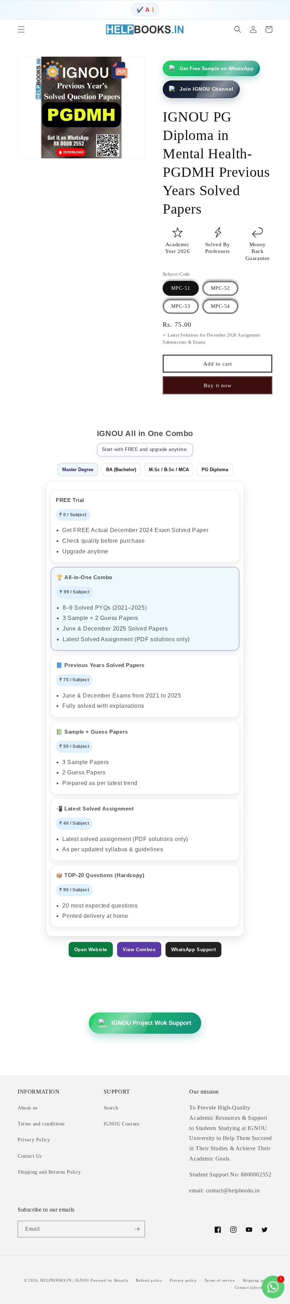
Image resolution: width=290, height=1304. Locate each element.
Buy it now (218, 385)
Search (111, 1108)
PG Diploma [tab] (215, 469)
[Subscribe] (137, 1229)
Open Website (90, 949)
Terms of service (219, 1280)
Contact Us (30, 1156)
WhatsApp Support (193, 949)
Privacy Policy (34, 1139)
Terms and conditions (41, 1124)
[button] (21, 29)
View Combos (139, 949)
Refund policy (149, 1280)
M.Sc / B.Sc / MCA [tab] (169, 469)
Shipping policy (258, 1280)
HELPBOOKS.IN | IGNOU (64, 1280)
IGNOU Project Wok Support (151, 1023)
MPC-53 (180, 306)
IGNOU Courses (121, 1124)
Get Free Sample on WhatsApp (217, 68)
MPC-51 (180, 288)
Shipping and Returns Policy (49, 1172)
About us (27, 1108)
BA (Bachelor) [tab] (121, 469)
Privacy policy (183, 1280)
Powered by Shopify (110, 1280)
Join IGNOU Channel (206, 89)
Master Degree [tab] (77, 469)
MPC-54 (220, 306)
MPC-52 (220, 288)
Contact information (253, 1287)
